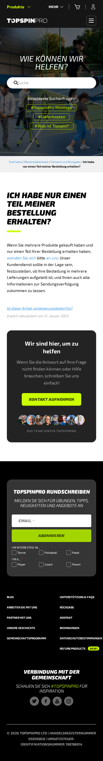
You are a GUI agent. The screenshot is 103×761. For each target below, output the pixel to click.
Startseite (15, 161)
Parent (76, 564)
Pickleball (51, 552)
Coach (49, 564)
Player (21, 564)
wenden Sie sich (21, 257)
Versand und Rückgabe (65, 161)
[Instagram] (68, 701)
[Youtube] (57, 701)
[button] (77, 6)
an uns (52, 257)
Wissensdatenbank (36, 161)
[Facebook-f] (45, 701)
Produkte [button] (15, 6)
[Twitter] (34, 701)
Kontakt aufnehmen (51, 399)
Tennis (21, 552)
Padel (75, 552)
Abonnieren (51, 535)
